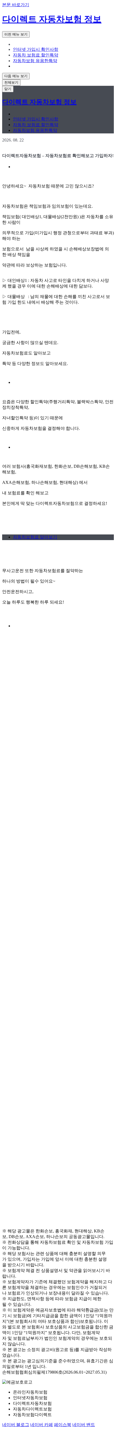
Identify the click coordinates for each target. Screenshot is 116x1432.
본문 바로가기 (15, 4)
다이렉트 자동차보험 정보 (51, 19)
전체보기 (11, 82)
